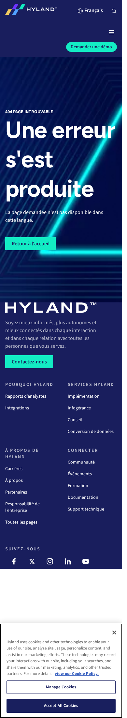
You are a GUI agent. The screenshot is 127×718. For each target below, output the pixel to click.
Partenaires (16, 492)
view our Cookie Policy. (77, 674)
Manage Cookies (61, 687)
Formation (78, 485)
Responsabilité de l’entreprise (22, 507)
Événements (80, 474)
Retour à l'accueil (30, 243)
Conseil (75, 420)
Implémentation (84, 396)
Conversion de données (91, 431)
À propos (14, 480)
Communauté (81, 462)
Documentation (83, 497)
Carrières (13, 469)
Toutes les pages (21, 522)
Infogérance (79, 408)
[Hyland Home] (31, 11)
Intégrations (17, 408)
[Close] (114, 632)
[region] (61, 670)
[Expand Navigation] (111, 32)
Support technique (86, 509)
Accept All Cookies (61, 706)
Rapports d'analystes (25, 396)
